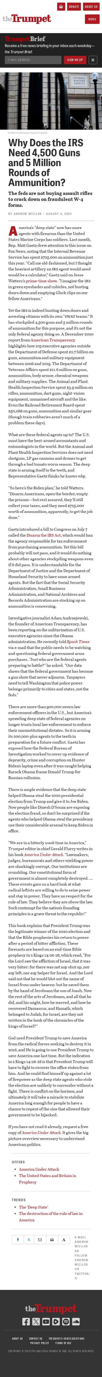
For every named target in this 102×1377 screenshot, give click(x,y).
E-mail (81, 1241)
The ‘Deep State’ (33, 1207)
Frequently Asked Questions (66, 1339)
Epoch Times (78, 641)
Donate (74, 6)
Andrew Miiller (28, 214)
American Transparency (53, 340)
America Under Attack (43, 854)
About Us (91, 6)
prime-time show (41, 281)
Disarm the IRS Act (44, 535)
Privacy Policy (39, 1343)
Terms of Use (63, 1343)
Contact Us (36, 1339)
